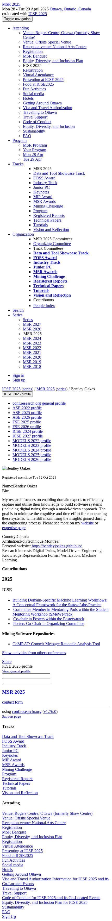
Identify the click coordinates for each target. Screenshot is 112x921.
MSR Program (35, 145)
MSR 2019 (32, 362)
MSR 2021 (32, 352)
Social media (33, 93)
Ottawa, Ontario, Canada (70, 9)
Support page (11, 716)
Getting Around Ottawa (42, 103)
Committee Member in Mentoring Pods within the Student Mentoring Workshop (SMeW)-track (61, 611)
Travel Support (35, 117)
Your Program (34, 150)
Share (6, 661)
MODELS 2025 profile (32, 455)
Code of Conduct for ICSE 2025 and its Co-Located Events (51, 897)
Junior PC (41, 187)
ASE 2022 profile (27, 408)
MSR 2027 (32, 324)
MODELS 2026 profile (32, 459)
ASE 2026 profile (27, 417)
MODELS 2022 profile (32, 440)
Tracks (18, 164)
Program (20, 140)
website (87, 523)
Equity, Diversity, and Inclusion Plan (53, 61)
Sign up (19, 380)
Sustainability (34, 131)
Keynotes (41, 192)
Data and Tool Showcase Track (59, 173)
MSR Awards (44, 201)
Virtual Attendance (38, 75)
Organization (23, 234)
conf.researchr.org (26, 711)
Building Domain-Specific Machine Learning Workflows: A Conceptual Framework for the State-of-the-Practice (60, 602)
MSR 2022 (32, 348)
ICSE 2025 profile (17, 394)
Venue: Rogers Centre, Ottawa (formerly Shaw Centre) (47, 813)
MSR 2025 (45, 389)
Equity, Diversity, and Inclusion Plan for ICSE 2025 (45, 902)
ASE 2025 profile (27, 412)
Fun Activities (34, 89)
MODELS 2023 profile (32, 445)
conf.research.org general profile (39, 403)
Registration (33, 51)
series (27, 389)
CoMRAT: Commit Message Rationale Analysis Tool (56, 644)
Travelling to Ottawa (40, 112)
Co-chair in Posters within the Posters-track (48, 619)
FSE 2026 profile (27, 426)
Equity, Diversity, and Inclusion (49, 126)
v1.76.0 (50, 711)
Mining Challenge (48, 206)
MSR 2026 (32, 329)
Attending (21, 28)
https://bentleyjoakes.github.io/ (56, 546)
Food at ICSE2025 (38, 84)
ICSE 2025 (37, 13)
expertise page (14, 527)
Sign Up (9, 916)
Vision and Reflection (51, 229)
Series (28, 319)
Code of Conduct (37, 122)
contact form (12, 702)
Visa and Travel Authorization (47, 107)
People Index (44, 305)
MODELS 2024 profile (32, 450)
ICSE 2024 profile (28, 431)
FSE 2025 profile (27, 422)
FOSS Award (44, 178)
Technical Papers (47, 220)
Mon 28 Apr (33, 154)
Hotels (28, 98)
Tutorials (40, 225)
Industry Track (45, 182)
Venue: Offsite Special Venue (47, 42)
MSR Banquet (35, 56)
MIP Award (42, 197)
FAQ (27, 136)
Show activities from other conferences (34, 652)
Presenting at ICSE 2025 (43, 79)
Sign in (18, 375)
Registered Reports (49, 215)
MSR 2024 (32, 338)
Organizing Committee (52, 243)
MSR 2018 (32, 366)
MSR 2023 (32, 343)
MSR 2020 (32, 357)
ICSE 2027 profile (28, 436)
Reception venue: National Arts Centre (54, 47)
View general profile (16, 671)
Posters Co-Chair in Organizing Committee (48, 623)
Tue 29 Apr (32, 159)
